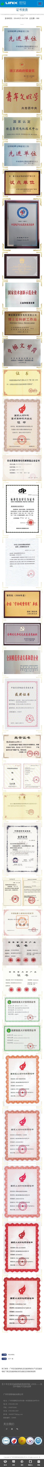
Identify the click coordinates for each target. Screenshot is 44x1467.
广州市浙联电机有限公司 (18, 1457)
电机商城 (16, 1444)
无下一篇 (10, 1358)
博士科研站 (11, 1354)
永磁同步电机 (8, 1444)
